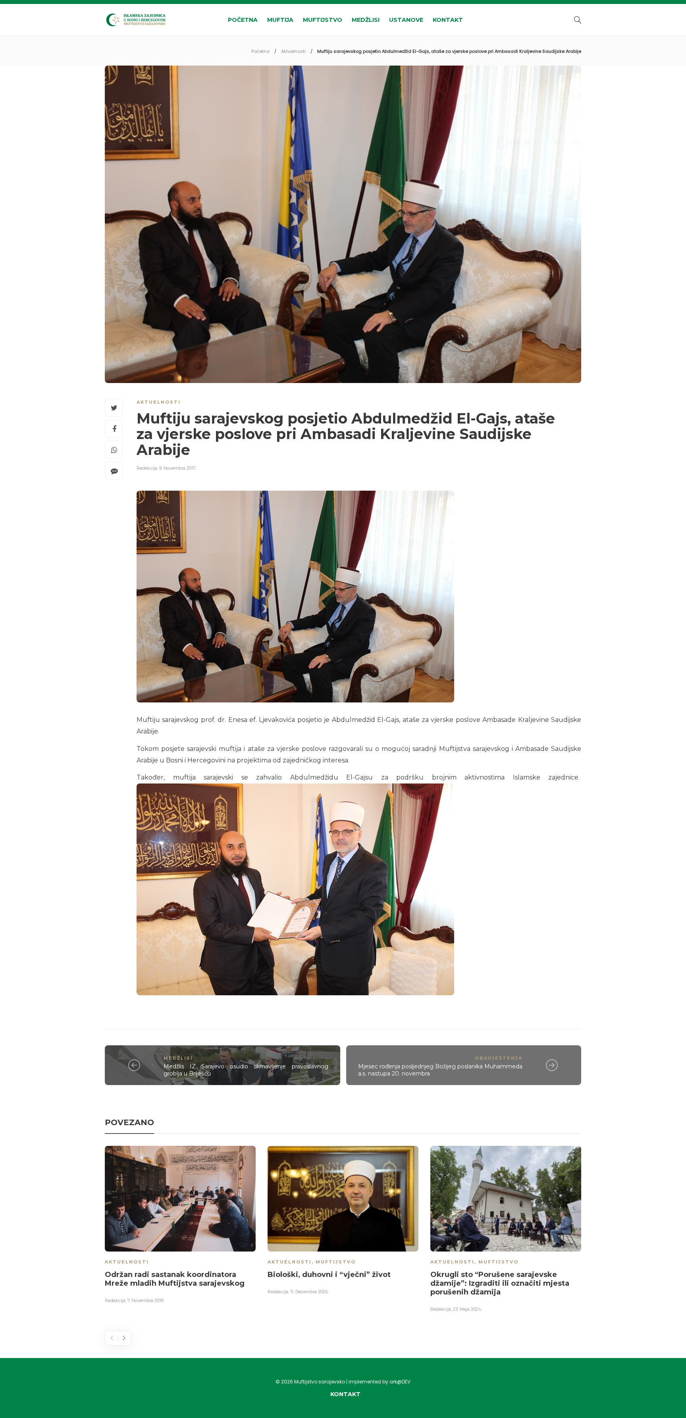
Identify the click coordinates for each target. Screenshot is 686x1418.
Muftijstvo (322, 19)
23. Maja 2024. (467, 1309)
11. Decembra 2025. (309, 1291)
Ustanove (406, 19)
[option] (180, 1226)
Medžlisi (366, 19)
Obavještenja (498, 1058)
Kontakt (448, 19)
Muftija (280, 19)
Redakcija (147, 468)
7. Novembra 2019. (145, 1300)
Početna (243, 19)
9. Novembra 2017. (177, 468)
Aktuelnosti (293, 51)
